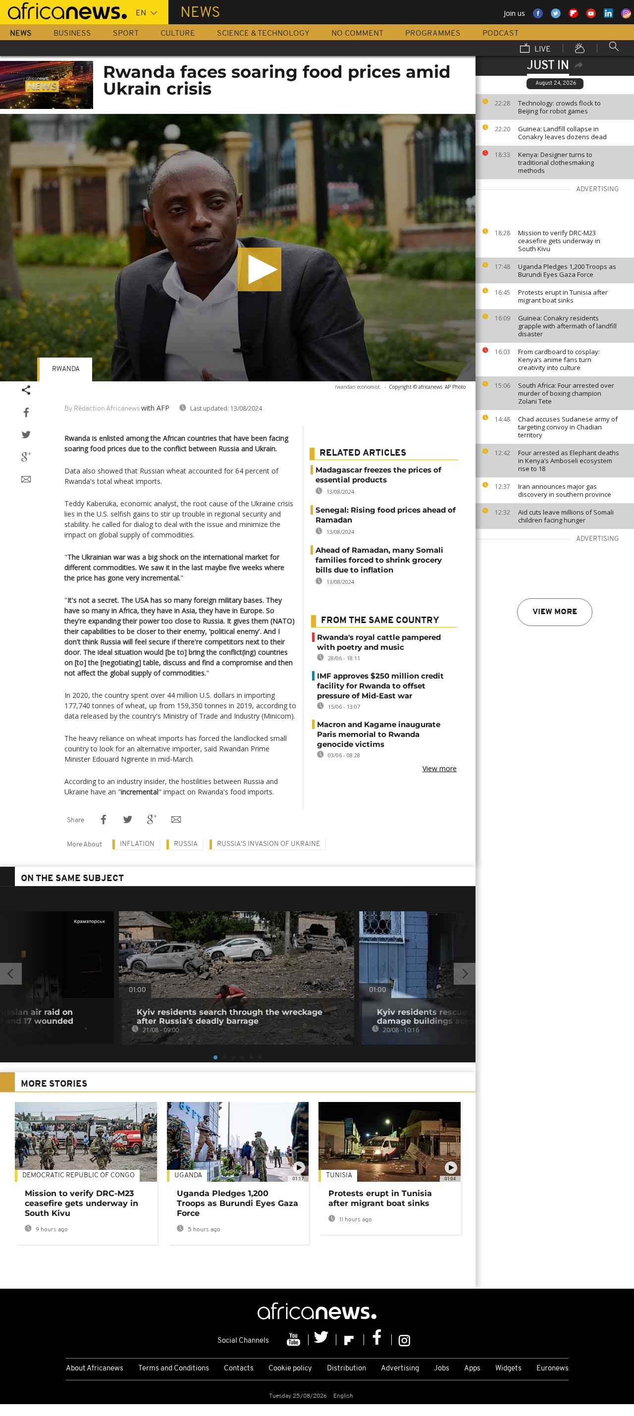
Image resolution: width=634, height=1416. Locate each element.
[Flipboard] (350, 1339)
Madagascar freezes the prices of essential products (378, 474)
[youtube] (295, 1339)
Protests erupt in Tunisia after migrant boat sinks (563, 296)
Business (72, 34)
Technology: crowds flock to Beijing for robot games (559, 107)
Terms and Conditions (173, 1368)
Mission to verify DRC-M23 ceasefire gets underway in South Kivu (559, 241)
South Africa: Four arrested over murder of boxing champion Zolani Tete (566, 393)
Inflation (137, 844)
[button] (259, 269)
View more (554, 612)
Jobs (441, 1368)
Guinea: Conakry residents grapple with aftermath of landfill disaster (567, 326)
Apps (472, 1368)
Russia (186, 844)
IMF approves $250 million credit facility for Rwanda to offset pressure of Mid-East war (380, 685)
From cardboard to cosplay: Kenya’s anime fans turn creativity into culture (559, 359)
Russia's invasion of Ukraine (268, 844)
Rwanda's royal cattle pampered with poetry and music (379, 642)
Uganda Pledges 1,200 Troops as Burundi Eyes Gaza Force (567, 270)
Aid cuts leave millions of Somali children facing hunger (566, 516)
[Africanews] (63, 10)
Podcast (500, 34)
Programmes (433, 34)
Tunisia (339, 1175)
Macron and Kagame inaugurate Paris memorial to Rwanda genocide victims (378, 734)
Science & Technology (263, 34)
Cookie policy (290, 1368)
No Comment (357, 34)
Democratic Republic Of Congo (78, 1175)
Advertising (400, 1368)
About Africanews (94, 1368)
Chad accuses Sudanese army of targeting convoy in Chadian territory (568, 427)
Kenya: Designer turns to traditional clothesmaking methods (556, 162)
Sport (126, 34)
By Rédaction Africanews (102, 409)
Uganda (188, 1175)
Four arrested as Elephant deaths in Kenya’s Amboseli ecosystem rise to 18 (568, 460)
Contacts (239, 1368)
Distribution (346, 1368)
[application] (238, 247)
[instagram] (404, 1339)
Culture (177, 34)
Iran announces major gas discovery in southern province (564, 490)
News (21, 34)
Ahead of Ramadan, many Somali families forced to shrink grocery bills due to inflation (379, 560)
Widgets (508, 1368)
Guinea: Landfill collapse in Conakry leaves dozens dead (562, 133)
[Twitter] (322, 1339)
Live (541, 49)
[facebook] (378, 1339)
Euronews (552, 1368)
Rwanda (66, 369)
